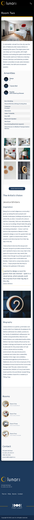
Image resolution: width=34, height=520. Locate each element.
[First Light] (17, 506)
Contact (20, 494)
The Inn (4, 494)
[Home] (8, 3)
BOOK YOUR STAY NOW (17, 188)
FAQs (9, 494)
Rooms (14, 494)
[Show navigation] (31, 3)
